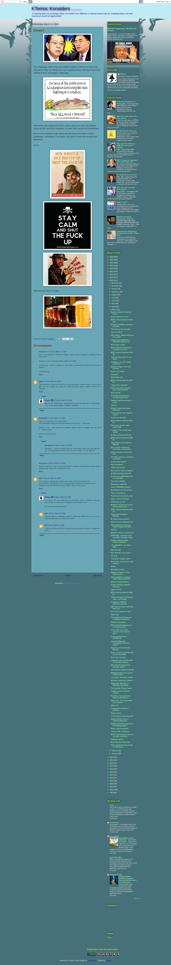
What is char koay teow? (120, 728)
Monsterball (43, 418)
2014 (111, 766)
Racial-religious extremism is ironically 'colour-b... (121, 348)
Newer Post (38, 576)
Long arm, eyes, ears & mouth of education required (122, 661)
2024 (111, 263)
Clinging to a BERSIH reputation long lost (119, 603)
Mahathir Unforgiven (124, 217)
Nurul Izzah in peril (118, 345)
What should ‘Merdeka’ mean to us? (121, 859)
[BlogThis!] (65, 339)
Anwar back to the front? (120, 317)
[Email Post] (59, 339)
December (115, 283)
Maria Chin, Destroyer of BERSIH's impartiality (119, 684)
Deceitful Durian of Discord (126, 131)
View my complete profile (116, 90)
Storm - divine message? (120, 499)
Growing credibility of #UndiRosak (119, 637)
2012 (111, 772)
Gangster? (114, 374)
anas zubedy (114, 836)
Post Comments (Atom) (72, 583)
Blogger (108, 960)
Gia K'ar (114, 405)
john (40, 478)
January (115, 753)
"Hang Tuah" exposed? (119, 385)
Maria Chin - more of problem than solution (121, 701)
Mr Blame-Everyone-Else (120, 519)
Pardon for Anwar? (118, 371)
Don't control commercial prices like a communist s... (122, 448)
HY (46, 525)
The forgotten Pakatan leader (121, 688)
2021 (111, 271)
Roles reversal (116, 713)
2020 (111, 274)
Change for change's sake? (120, 559)
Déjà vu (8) (115, 614)
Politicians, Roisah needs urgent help (120, 426)
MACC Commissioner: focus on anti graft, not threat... (122, 735)
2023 (111, 266)
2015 (111, 763)
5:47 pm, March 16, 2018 (55, 525)
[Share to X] (68, 339)
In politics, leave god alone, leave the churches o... (121, 697)
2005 (111, 792)
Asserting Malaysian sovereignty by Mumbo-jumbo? (120, 643)
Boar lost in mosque (118, 657)
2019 (111, 277)
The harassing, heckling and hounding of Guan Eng (121, 618)
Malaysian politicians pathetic (121, 680)
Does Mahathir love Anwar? (121, 553)
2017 (111, 757)
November (115, 286)
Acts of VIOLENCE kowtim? (121, 487)
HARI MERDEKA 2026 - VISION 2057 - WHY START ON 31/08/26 (127, 840)
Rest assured (115, 393)
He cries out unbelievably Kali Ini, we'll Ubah (121, 477)
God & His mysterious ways (121, 611)
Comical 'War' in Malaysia (120, 731)
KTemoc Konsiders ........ (57, 8)
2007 (111, 787)
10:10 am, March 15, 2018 (63, 400)
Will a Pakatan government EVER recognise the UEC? (121, 526)
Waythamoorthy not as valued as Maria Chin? (121, 674)
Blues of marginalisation (120, 582)
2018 (111, 280)
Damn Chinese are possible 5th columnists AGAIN (122, 653)
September (116, 292)
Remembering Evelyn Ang (120, 742)
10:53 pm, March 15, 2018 (52, 478)
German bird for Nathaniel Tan (122, 522)
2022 (111, 268)
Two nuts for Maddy (118, 481)
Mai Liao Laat (116, 550)
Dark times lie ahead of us (126, 102)
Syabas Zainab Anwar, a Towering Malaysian (119, 720)
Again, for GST (122, 202)
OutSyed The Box (116, 875)
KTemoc (47, 400)
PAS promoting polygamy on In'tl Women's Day (121, 626)
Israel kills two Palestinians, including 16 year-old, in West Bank (127, 233)
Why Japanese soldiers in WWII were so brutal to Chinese (126, 145)
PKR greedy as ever (118, 502)
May (113, 303)
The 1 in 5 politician (118, 493)
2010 (111, 778)
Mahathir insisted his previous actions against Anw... (122, 506)
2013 (111, 769)
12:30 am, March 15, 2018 (57, 351)
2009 (111, 781)
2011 (111, 775)
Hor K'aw (114, 556)
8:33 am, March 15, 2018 (56, 463)
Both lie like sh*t (117, 377)
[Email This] (63, 339)
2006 (111, 790)
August (114, 295)
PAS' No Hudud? (117, 465)
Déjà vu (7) (115, 705)
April (114, 306)
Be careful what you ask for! (127, 175)
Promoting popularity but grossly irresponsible (120, 396)
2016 (111, 760)
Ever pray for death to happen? (122, 470)
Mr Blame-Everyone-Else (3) (121, 435)
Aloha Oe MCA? (116, 332)
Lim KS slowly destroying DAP (122, 716)
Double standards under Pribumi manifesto (119, 541)
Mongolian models (117, 569)
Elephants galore (117, 739)
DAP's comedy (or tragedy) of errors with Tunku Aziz (127, 161)
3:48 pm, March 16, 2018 (57, 513)
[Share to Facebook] (70, 339)
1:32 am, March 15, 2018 (52, 381)
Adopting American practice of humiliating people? (122, 724)
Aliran (112, 805)
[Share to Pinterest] (72, 339)
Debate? (114, 530)
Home (67, 576)
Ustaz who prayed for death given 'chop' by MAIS (121, 389)
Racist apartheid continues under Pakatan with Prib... (121, 578)
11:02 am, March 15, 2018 (63, 445)
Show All (136, 898)
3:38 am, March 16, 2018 (62, 497)
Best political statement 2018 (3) (122, 670)
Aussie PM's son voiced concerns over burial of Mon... (120, 631)
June (114, 301)
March (114, 309)
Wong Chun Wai (115, 857)
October (115, 289)
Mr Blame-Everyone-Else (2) (121, 473)
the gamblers (114, 824)
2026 (111, 257)
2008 (111, 784)
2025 (111, 260)
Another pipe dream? (118, 462)
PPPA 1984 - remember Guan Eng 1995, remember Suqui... (122, 536)
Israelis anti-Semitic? (118, 418)
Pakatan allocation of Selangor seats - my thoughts (122, 598)
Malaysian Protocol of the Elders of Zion (120, 573)
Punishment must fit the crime (122, 496)
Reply (41, 375)
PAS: (126, 188)
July (113, 298)
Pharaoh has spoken (118, 622)
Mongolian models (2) (119, 484)
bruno (41, 381)
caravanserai (114, 822)
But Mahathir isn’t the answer (121, 490)
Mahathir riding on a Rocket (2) (122, 533)
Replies (43, 396)
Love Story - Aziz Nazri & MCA (122, 677)
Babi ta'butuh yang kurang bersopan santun (120, 666)
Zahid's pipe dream (118, 467)
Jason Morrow (92, 960)
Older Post (97, 576)
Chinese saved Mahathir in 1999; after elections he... (121, 341)
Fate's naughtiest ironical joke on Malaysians (122, 746)
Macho (113, 566)
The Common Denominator (121, 329)
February (115, 750)
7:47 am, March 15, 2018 (56, 418)
